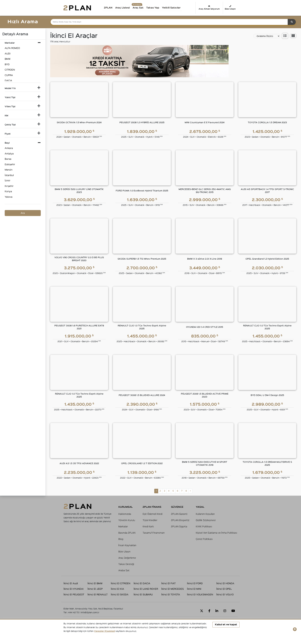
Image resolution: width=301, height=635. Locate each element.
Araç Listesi (122, 8)
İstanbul (9, 175)
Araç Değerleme (127, 558)
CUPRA (9, 75)
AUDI (8, 54)
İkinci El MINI (194, 589)
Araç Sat (138, 8)
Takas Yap (152, 8)
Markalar (123, 527)
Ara (23, 213)
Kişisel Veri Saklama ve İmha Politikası (216, 533)
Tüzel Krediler (150, 520)
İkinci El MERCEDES (172, 589)
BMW (8, 59)
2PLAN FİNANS (152, 507)
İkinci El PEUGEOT (73, 595)
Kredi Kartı (148, 527)
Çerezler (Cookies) (104, 631)
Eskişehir (10, 164)
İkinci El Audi (70, 583)
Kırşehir (9, 186)
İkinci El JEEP (95, 589)
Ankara (9, 148)
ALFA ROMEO (12, 48)
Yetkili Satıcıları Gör (174, 9)
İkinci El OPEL (224, 589)
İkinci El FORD (195, 583)
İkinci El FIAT (168, 583)
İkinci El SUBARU (143, 595)
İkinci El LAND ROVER (146, 589)
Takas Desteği (126, 564)
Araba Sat (123, 570)
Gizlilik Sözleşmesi (206, 520)
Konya (8, 191)
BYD (7, 64)
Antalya (9, 154)
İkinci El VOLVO (225, 595)
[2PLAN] (77, 7)
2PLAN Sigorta (179, 527)
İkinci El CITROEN (120, 583)
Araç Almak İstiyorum (209, 9)
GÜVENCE (177, 507)
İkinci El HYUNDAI (73, 589)
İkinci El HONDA (225, 583)
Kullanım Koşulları (205, 514)
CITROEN (10, 70)
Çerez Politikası (204, 539)
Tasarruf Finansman (154, 533)
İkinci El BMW (95, 583)
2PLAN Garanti (179, 514)
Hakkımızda (124, 514)
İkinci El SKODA (119, 595)
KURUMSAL (125, 507)
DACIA (8, 81)
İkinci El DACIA (142, 583)
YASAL (200, 507)
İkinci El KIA (117, 589)
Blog (120, 539)
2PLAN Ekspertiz (180, 520)
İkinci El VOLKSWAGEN (200, 595)
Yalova (8, 197)
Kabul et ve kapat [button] (226, 625)
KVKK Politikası (204, 527)
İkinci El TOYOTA (170, 595)
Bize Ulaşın (230, 9)
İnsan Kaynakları (127, 545)
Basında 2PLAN (126, 533)
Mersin (8, 170)
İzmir (7, 181)
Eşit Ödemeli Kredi (152, 514)
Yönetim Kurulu (126, 520)
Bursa (8, 159)
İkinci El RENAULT (97, 595)
